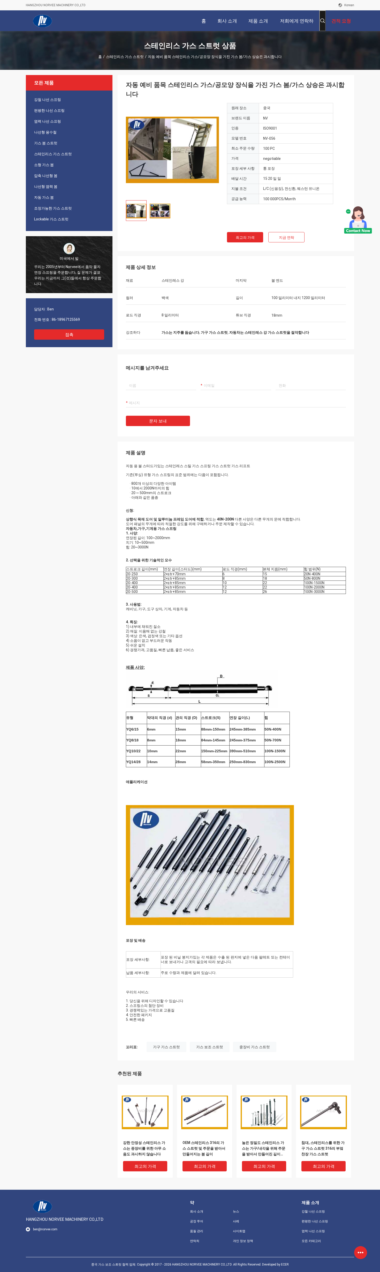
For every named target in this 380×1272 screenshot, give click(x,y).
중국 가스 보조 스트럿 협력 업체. (114, 1264)
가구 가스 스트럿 (166, 1047)
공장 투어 (196, 1221)
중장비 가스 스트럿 (254, 1047)
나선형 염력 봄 (45, 186)
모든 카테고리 (311, 1241)
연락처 (194, 1241)
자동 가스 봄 (44, 197)
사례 (236, 1221)
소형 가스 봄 (44, 165)
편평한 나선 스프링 (49, 110)
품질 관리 (196, 1231)
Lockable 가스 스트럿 (51, 219)
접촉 (69, 334)
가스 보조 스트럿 (209, 1047)
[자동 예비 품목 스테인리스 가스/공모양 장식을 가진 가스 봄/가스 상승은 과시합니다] (172, 149)
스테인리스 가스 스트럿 (125, 57)
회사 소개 (196, 1211)
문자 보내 (158, 421)
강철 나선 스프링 (47, 100)
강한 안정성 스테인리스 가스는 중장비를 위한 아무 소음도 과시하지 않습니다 (144, 1148)
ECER (285, 1264)
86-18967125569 (66, 319)
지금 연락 (286, 237)
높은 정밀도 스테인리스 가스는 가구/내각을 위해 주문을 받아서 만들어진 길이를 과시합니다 (263, 1149)
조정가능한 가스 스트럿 (53, 208)
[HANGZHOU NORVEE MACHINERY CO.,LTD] (43, 21)
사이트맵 (239, 1231)
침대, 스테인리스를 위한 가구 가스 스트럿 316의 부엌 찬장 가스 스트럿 (323, 1148)
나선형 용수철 (45, 132)
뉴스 (236, 1211)
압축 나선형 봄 (45, 176)
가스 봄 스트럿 (45, 143)
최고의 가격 (245, 237)
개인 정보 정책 (243, 1241)
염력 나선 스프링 (47, 121)
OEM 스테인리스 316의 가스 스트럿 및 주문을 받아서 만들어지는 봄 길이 (204, 1148)
